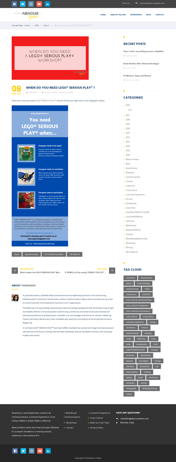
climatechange (132, 289)
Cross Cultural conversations (138, 311)
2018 (128, 119)
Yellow (129, 394)
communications (133, 177)
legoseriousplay (31, 254)
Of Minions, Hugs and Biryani (137, 76)
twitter (129, 377)
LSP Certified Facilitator (53, 254)
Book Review (131, 168)
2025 (128, 150)
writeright (130, 383)
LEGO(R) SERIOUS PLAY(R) (61, 92)
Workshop (153, 377)
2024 (128, 146)
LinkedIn (154, 349)
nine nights (143, 361)
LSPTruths (130, 221)
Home (103, 14)
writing (144, 383)
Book (128, 164)
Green (128, 338)
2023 (128, 142)
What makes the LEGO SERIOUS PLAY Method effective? (42, 270)
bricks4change (143, 283)
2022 (128, 137)
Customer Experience (135, 194)
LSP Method (75, 254)
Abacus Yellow (118, 14)
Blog (148, 14)
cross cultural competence (137, 305)
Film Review (131, 203)
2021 (128, 133)
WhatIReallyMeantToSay (136, 239)
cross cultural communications (139, 300)
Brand (128, 283)
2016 (128, 105)
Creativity (130, 186)
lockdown (130, 355)
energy (153, 322)
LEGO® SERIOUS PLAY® (45, 100)
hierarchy (141, 338)
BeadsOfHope (146, 277)
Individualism (141, 344)
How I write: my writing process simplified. (143, 51)
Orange (157, 361)
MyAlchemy (131, 225)
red (157, 366)
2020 (47, 92)
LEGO (155, 344)
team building (132, 372)
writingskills (131, 388)
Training (129, 234)
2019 (128, 124)
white (140, 377)
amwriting (130, 277)
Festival (144, 327)
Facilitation (130, 327)
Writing (129, 247)
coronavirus (131, 294)
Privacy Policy (96, 427)
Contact (159, 14)
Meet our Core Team (99, 423)
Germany (148, 333)
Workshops (136, 14)
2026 (128, 155)
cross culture (131, 316)
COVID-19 (146, 294)
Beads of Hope (132, 159)
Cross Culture (96, 418)
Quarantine (144, 366)
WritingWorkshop (149, 388)
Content (129, 181)
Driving (129, 199)
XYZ (130, 110)
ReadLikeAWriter (133, 230)
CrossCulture (131, 190)
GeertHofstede (132, 333)
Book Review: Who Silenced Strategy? (141, 63)
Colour (147, 289)
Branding (130, 172)
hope (153, 338)
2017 (128, 115)
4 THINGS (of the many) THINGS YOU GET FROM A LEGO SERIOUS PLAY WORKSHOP (90, 270)
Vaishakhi (28, 285)
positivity (130, 366)
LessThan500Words (134, 216)
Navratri (129, 361)
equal (16, 254)
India (128, 344)
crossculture (148, 316)
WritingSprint (132, 252)
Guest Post (130, 208)
